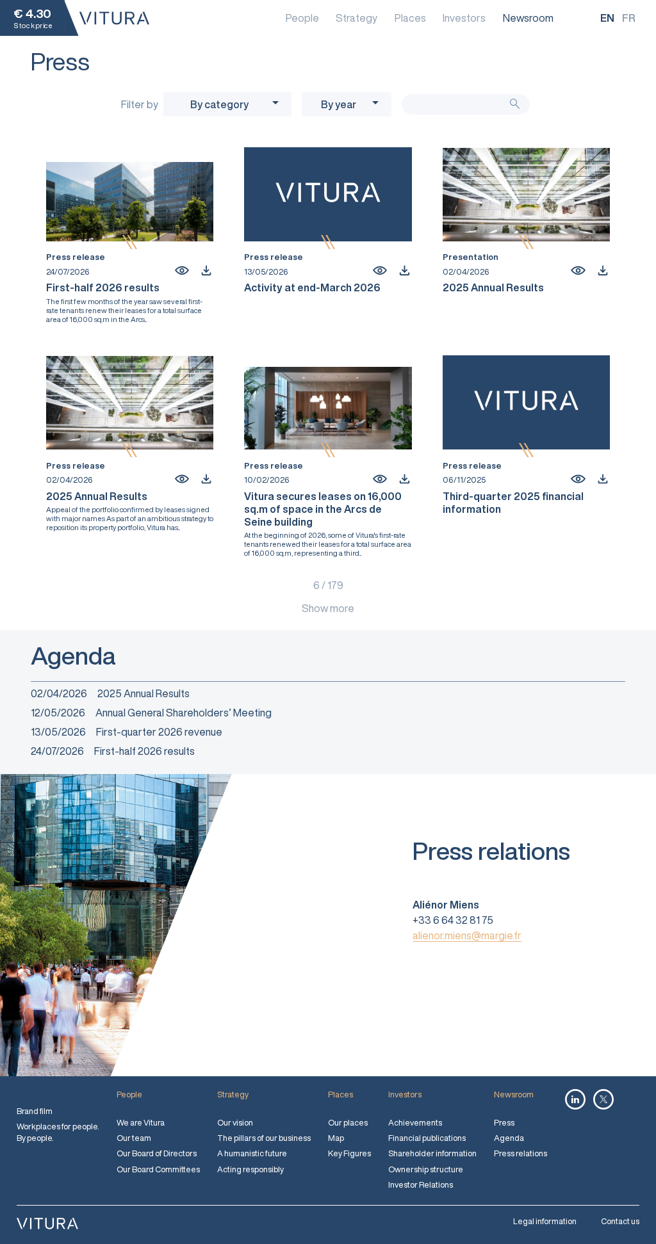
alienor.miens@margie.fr (467, 935)
